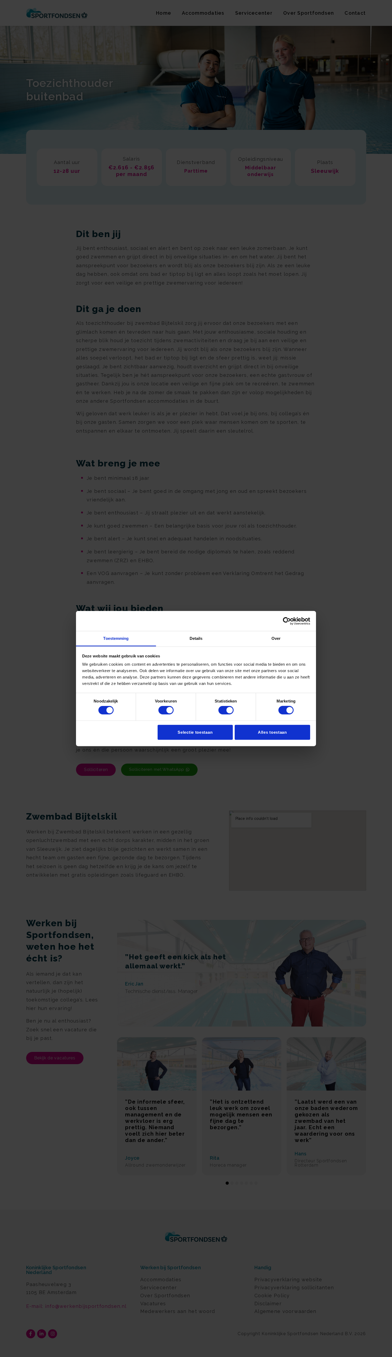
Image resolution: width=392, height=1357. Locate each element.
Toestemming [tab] (116, 638)
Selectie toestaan (195, 732)
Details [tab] (196, 638)
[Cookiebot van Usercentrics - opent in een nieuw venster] (286, 621)
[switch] (166, 710)
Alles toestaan (272, 732)
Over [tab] (276, 638)
